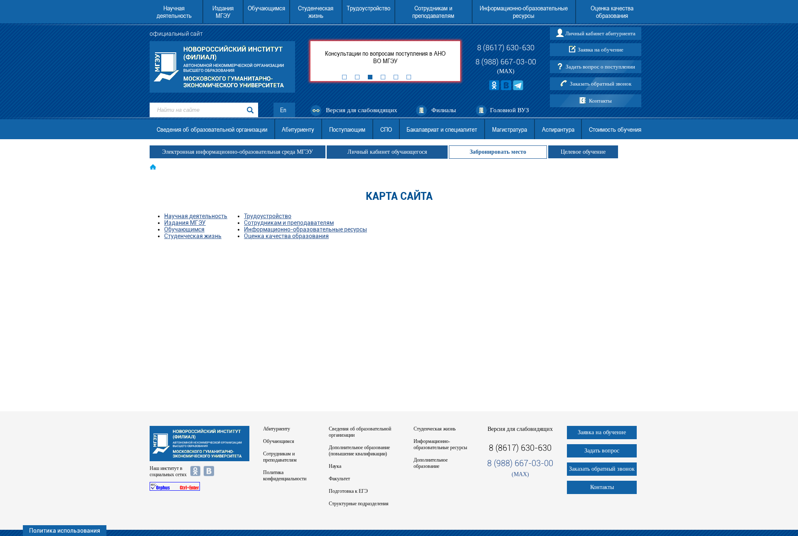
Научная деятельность (174, 11)
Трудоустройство (368, 8)
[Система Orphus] (199, 486)
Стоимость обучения (615, 129)
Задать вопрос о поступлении (600, 67)
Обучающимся (266, 8)
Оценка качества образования (612, 11)
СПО (386, 129)
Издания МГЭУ (223, 11)
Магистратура (509, 129)
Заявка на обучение (600, 50)
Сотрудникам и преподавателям (433, 11)
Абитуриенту (298, 129)
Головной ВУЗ (509, 110)
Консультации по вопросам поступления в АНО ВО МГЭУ (385, 56)
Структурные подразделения (359, 503)
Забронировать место (498, 152)
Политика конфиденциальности (284, 476)
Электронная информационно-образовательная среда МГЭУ (237, 152)
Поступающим (347, 129)
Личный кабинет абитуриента (600, 33)
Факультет (339, 479)
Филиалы (443, 110)
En (283, 109)
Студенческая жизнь (315, 11)
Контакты (600, 101)
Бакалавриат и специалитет (441, 129)
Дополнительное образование (431, 463)
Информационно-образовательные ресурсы (524, 11)
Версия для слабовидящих (361, 110)
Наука (335, 466)
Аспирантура (558, 129)
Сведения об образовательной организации (212, 129)
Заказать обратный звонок (600, 84)
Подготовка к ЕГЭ (348, 491)
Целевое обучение (583, 152)
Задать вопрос (601, 450)
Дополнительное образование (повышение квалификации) (359, 451)
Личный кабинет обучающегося (387, 152)
